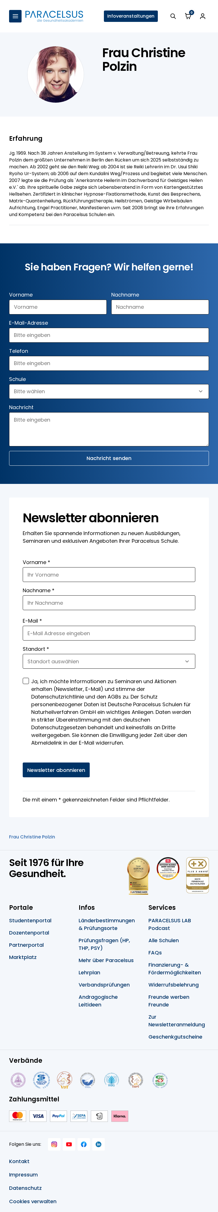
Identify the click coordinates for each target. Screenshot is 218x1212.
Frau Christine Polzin (32, 837)
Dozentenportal (29, 932)
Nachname (125, 294)
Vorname (21, 294)
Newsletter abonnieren (56, 770)
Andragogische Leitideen (98, 1000)
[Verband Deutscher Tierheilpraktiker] (64, 1080)
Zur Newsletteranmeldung (176, 1020)
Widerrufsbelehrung (173, 984)
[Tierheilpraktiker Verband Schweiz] (135, 1080)
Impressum (23, 1174)
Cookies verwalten (32, 1201)
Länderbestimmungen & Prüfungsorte (107, 924)
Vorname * (36, 562)
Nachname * (38, 590)
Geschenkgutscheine (175, 1036)
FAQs (155, 952)
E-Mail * (32, 620)
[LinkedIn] (98, 1144)
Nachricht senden (109, 458)
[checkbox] (26, 681)
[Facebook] (83, 1144)
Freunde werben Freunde (168, 1000)
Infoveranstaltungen (130, 16)
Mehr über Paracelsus (106, 960)
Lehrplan (89, 972)
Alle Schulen (163, 940)
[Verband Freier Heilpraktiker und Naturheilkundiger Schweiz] (160, 1080)
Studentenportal (30, 920)
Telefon (18, 351)
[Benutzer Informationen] (202, 16)
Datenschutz (25, 1188)
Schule (17, 379)
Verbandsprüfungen (104, 984)
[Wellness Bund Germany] (111, 1080)
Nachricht (21, 407)
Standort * (36, 648)
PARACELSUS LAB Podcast (169, 924)
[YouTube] (69, 1144)
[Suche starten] (173, 16)
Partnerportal (26, 944)
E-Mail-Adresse (28, 322)
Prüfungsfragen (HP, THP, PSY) (104, 944)
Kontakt (19, 1161)
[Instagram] (54, 1144)
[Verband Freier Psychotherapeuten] (17, 1080)
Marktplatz (23, 957)
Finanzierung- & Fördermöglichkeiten (174, 968)
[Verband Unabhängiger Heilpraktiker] (41, 1080)
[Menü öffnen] (15, 16)
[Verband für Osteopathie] (87, 1080)
